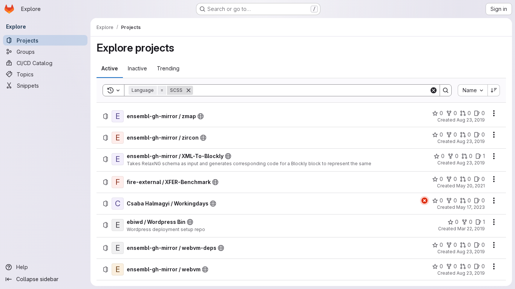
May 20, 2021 (470, 186)
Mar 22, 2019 (471, 228)
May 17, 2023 (470, 207)
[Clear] (433, 90)
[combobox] (472, 90)
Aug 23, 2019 (471, 120)
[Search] (446, 90)
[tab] (110, 68)
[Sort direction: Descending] (494, 90)
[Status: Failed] (424, 200)
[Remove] (188, 90)
